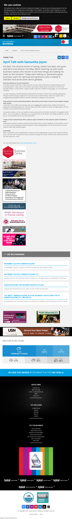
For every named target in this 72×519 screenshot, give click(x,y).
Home (6, 50)
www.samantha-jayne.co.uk (28, 143)
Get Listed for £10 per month (36, 437)
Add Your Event (36, 439)
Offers (36, 416)
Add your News (36, 429)
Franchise (36, 441)
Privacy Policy (33, 514)
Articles (36, 412)
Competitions (36, 408)
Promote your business (36, 432)
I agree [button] (7, 18)
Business (14, 50)
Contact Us (36, 388)
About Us (36, 396)
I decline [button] (16, 18)
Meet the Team (36, 390)
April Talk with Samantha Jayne (30, 50)
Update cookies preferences (8, 518)
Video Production (36, 431)
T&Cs (41, 514)
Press (36, 394)
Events (36, 410)
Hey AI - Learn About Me (36, 392)
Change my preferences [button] (30, 18)
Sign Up (36, 414)
